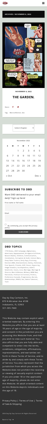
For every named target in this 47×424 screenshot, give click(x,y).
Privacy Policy (9, 400)
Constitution (9, 258)
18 (34, 160)
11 (34, 155)
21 (12, 165)
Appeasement (19, 253)
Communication (30, 256)
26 (39, 165)
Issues (16, 270)
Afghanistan (31, 251)
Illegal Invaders (11, 267)
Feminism (37, 263)
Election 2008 (10, 263)
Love (21, 270)
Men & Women (15, 113)
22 (18, 165)
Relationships (10, 279)
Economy (32, 260)
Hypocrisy (36, 265)
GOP (23, 265)
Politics (33, 275)
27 (7, 170)
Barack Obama (10, 256)
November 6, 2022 (23, 91)
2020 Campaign (20, 251)
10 (28, 155)
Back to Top (6, 419)
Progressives (26, 277)
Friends (18, 265)
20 (7, 165)
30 (23, 170)
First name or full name (14, 203)
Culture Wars (35, 258)
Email (7, 213)
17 (28, 160)
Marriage (27, 270)
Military (27, 272)
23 (23, 165)
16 (23, 160)
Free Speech (9, 265)
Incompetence (22, 267)
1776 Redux (9, 251)
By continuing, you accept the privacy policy (21, 227)
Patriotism (9, 275)
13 (7, 160)
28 (12, 170)
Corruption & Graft (22, 258)
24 (28, 165)
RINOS (18, 279)
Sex (23, 113)
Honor (28, 265)
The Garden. (23, 97)
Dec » (38, 175)
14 (12, 160)
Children (20, 256)
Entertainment (21, 263)
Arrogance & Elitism (32, 253)
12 (39, 155)
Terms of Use (26, 400)
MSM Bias (34, 272)
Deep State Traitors (12, 260)
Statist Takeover (31, 279)
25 (34, 165)
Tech (7, 282)
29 (18, 170)
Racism (34, 277)
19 (39, 160)
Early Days (24, 260)
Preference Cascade (12, 277)
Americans (9, 253)
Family (30, 263)
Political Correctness (22, 275)
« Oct (9, 175)
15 (18, 160)
